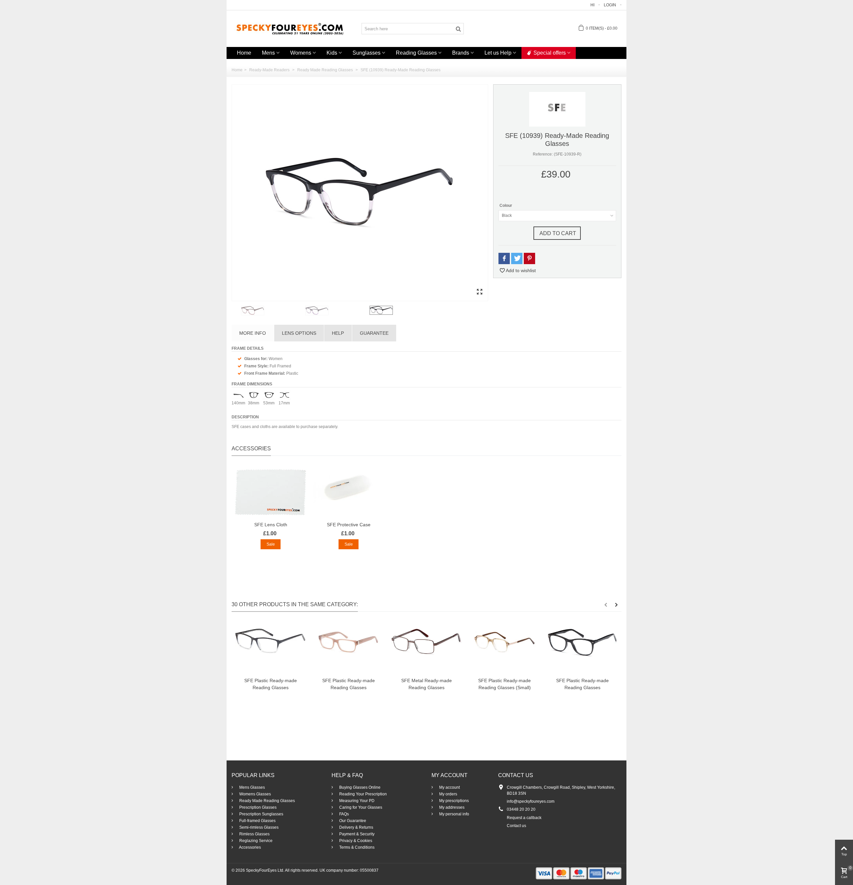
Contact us (516, 825)
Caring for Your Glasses (360, 807)
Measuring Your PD (356, 800)
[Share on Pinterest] (529, 258)
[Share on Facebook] (504, 258)
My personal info (453, 814)
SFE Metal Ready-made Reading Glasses (426, 684)
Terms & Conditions (356, 847)
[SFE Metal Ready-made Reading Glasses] (426, 648)
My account (449, 787)
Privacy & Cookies (355, 840)
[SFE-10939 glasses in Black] (360, 192)
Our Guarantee (352, 820)
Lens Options (299, 333)
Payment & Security (356, 834)
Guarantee (374, 333)
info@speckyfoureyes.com (530, 801)
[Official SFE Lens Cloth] (270, 492)
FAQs (343, 814)
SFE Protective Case (349, 524)
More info (252, 333)
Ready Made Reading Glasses (266, 800)
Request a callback (524, 817)
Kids (332, 53)
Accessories (249, 847)
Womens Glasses (254, 794)
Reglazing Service (255, 840)
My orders (447, 794)
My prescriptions (453, 800)
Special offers (549, 53)
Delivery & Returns (355, 827)
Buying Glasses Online (359, 787)
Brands (460, 53)
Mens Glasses (251, 787)
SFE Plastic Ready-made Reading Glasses (270, 684)
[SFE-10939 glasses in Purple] (336, 310)
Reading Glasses (416, 53)
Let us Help (497, 53)
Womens (300, 53)
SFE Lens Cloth (270, 524)
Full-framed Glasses (257, 820)
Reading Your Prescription (362, 794)
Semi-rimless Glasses (258, 827)
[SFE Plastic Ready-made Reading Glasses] (270, 648)
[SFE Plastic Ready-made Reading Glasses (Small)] (504, 648)
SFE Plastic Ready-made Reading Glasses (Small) (504, 684)
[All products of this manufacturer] (557, 109)
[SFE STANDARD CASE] (348, 492)
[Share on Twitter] (516, 258)
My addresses (451, 807)
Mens (268, 53)
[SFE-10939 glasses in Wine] (272, 310)
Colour (506, 205)
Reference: (543, 154)
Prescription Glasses (257, 807)
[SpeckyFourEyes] (290, 28)
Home (244, 53)
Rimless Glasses (254, 834)
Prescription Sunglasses (260, 814)
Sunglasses (367, 53)
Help (338, 333)
